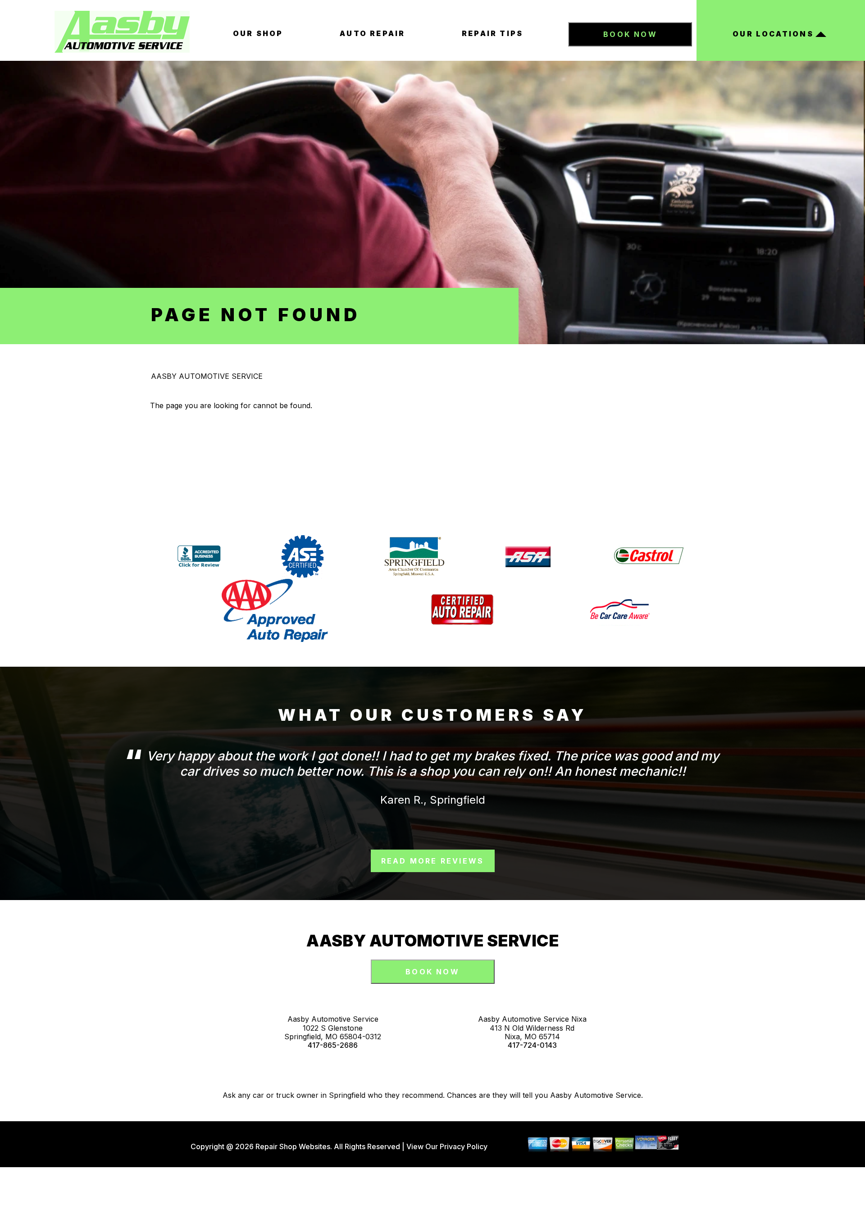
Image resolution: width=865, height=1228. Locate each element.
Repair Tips (492, 33)
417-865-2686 (333, 1045)
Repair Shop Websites (292, 1146)
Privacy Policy (463, 1146)
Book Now (630, 34)
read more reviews (432, 860)
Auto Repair (372, 33)
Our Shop (258, 33)
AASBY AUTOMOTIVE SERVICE (207, 376)
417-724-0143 (532, 1045)
